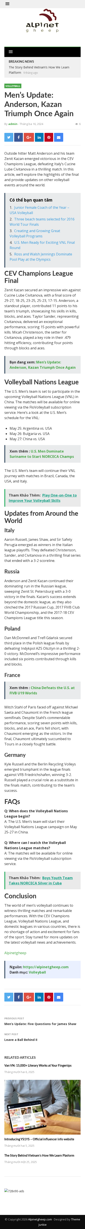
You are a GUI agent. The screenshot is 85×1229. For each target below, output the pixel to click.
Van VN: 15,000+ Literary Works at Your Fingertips (37, 1065)
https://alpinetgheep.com (46, 967)
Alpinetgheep (15, 952)
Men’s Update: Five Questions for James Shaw (40, 1024)
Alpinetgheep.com (40, 1219)
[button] (7, 4)
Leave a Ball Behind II (20, 1040)
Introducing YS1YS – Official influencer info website (39, 1139)
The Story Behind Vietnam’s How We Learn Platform (39, 1155)
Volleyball (12, 86)
